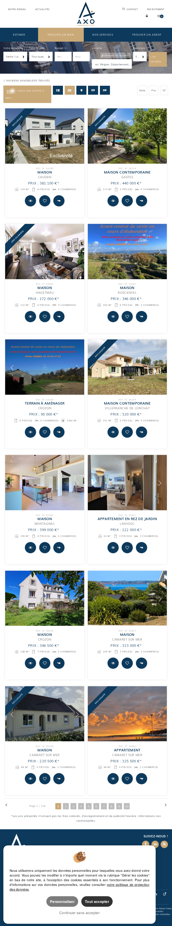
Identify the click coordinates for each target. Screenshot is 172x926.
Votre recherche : (13, 48)
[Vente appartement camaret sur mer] (127, 714)
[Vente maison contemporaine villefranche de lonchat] (127, 367)
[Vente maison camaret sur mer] (127, 598)
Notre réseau (17, 9)
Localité (97, 48)
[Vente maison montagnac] (44, 482)
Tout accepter (97, 901)
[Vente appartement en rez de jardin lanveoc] (127, 482)
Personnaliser (62, 901)
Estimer (19, 34)
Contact (132, 9)
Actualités (42, 9)
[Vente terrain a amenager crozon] (44, 367)
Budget (59, 48)
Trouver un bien (60, 34)
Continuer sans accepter (79, 912)
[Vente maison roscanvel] (127, 251)
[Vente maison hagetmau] (44, 251)
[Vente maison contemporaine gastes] (127, 136)
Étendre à (139, 48)
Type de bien (37, 48)
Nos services (102, 34)
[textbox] (113, 64)
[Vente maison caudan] (44, 136)
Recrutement (155, 9)
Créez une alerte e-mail (25, 94)
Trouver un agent (147, 34)
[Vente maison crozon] (44, 598)
